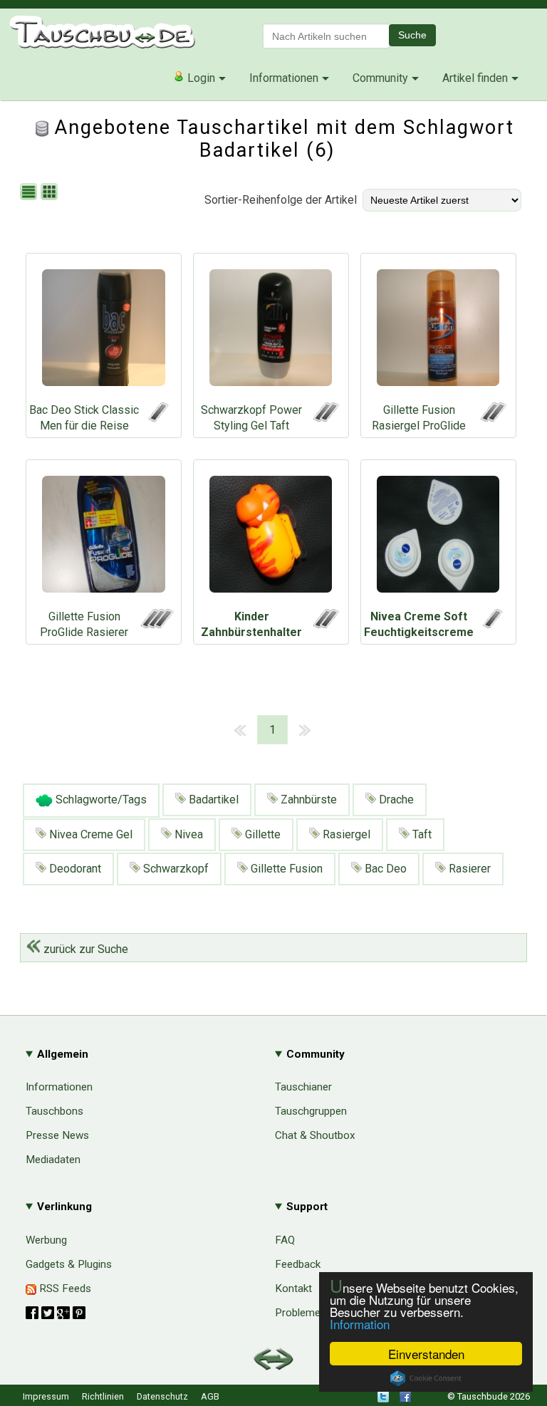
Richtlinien (103, 1396)
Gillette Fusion (285, 868)
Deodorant (73, 868)
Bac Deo (384, 868)
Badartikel (212, 799)
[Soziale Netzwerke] (55, 1313)
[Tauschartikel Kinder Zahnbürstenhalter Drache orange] (271, 537)
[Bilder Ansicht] (51, 192)
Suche (412, 35)
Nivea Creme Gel (89, 834)
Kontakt (293, 1288)
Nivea (187, 834)
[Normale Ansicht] (30, 192)
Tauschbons (54, 1111)
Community (380, 78)
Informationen (283, 78)
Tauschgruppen (311, 1111)
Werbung (46, 1240)
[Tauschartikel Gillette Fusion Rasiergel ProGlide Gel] (438, 331)
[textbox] (326, 36)
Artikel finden (475, 78)
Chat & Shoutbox (315, 1135)
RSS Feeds (63, 1288)
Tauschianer (303, 1086)
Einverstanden (426, 1354)
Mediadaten (53, 1159)
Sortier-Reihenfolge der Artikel (280, 200)
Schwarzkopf (174, 868)
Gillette (261, 834)
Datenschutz (162, 1396)
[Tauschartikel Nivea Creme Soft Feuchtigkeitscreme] (438, 537)
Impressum (46, 1396)
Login (199, 78)
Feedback (298, 1264)
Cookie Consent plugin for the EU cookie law (426, 1378)
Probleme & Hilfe (315, 1312)
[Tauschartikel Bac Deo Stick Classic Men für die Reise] (103, 331)
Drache (395, 799)
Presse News (57, 1135)
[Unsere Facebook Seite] (405, 1399)
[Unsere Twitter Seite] (383, 1399)
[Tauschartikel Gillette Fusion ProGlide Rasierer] (103, 537)
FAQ (285, 1240)
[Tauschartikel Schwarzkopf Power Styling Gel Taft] (271, 331)
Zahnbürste (307, 799)
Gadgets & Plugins (69, 1264)
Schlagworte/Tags (100, 799)
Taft (421, 834)
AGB (210, 1396)
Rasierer (468, 868)
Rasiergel (345, 834)
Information (360, 1324)
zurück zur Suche (84, 949)
